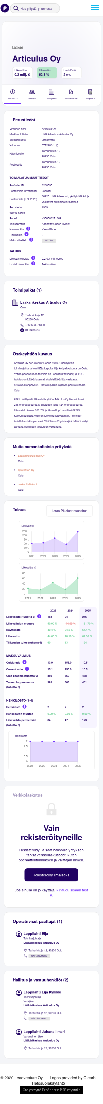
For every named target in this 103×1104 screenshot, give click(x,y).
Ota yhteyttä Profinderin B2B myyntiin (51, 1090)
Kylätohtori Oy (26, 470)
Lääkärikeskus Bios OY (31, 455)
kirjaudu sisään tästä (69, 892)
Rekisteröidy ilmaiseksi (51, 874)
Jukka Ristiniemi (27, 484)
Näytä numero (39, 956)
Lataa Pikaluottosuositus (70, 511)
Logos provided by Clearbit (74, 1077)
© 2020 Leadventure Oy (21, 1077)
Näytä (49, 240)
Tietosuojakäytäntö (48, 1083)
